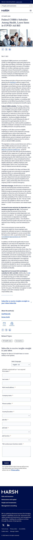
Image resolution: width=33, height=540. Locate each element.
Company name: (7, 395)
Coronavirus (19, 341)
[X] (3, 525)
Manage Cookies (14, 531)
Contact (4, 325)
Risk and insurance (7, 496)
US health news (6, 16)
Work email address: (8, 387)
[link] (3, 49)
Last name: (5, 379)
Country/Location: (7, 412)
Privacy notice (13, 529)
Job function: (6, 436)
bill (29, 273)
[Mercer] (7, 10)
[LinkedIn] (8, 525)
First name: (5, 371)
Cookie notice (5, 531)
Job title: (4, 420)
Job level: (4, 428)
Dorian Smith (6, 317)
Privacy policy (15, 470)
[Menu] (30, 10)
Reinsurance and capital (9, 499)
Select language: (16, 361)
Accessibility (22, 529)
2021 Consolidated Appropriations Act (16, 236)
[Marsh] (10, 492)
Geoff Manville (6, 314)
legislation (13, 82)
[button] (31, 2)
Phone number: (6, 403)
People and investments (9, 503)
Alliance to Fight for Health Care (11, 149)
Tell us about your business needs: (12, 444)
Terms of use (5, 529)
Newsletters (12, 325)
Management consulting (9, 506)
